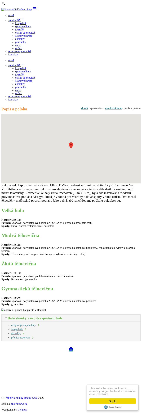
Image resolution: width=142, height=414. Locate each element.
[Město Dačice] (13, 364)
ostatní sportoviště (25, 32)
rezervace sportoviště (19, 51)
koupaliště (20, 23)
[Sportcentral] (12, 391)
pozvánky (20, 42)
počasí (18, 48)
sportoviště (16, 20)
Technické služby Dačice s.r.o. (20, 397)
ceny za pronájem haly (23, 325)
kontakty (13, 54)
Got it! (113, 401)
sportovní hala (23, 26)
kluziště (19, 29)
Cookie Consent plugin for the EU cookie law (112, 407)
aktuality (20, 38)
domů (84, 108)
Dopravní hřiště (23, 35)
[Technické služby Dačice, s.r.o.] (20, 382)
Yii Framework (18, 403)
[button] (71, 145)
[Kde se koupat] (14, 388)
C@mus (22, 409)
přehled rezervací (20, 337)
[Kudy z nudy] (13, 361)
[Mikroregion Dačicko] (18, 385)
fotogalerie (17, 329)
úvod (11, 15)
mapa (18, 45)
